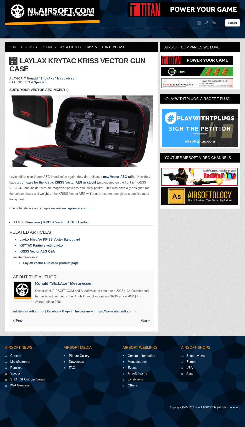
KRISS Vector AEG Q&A (37, 251)
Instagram (82, 311)
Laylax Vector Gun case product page (50, 263)
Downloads (76, 362)
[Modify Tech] (197, 87)
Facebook (198, 22)
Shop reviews (195, 356)
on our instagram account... (72, 208)
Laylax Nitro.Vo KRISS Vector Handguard (50, 239)
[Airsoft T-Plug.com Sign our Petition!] (200, 128)
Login (232, 22)
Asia (189, 373)
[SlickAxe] (22, 291)
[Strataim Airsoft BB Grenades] (197, 75)
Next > (145, 320)
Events (133, 367)
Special (46, 47)
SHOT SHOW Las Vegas (27, 379)
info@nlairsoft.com (27, 311)
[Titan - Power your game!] (197, 64)
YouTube (213, 22)
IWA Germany (20, 385)
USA (189, 367)
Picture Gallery (79, 356)
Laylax (83, 222)
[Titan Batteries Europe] (183, 15)
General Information (141, 356)
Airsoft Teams (137, 373)
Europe (191, 362)
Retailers (16, 367)
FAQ (72, 367)
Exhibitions (135, 379)
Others (132, 385)
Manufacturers (20, 362)
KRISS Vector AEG (59, 222)
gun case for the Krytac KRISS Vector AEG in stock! (58, 182)
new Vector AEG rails (118, 177)
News (29, 47)
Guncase (32, 222)
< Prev (17, 320)
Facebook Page (58, 311)
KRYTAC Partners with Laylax (41, 245)
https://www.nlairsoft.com (114, 311)
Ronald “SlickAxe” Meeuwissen (52, 78)
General (15, 356)
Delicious (206, 22)
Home (14, 47)
